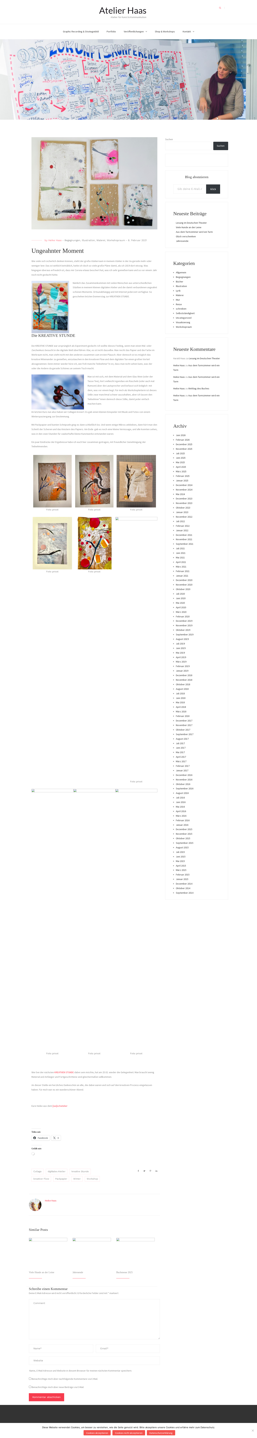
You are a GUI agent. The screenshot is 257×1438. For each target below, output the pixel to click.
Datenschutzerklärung (161, 1433)
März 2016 (181, 815)
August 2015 (182, 847)
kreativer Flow (41, 1178)
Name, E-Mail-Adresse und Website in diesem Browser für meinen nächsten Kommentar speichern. (80, 1370)
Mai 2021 (180, 557)
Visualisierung (183, 322)
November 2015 (184, 833)
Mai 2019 (180, 652)
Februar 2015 (183, 874)
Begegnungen (72, 240)
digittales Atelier (56, 1171)
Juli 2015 (180, 852)
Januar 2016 (182, 824)
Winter (77, 1178)
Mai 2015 (180, 861)
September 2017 (184, 734)
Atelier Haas (123, 10)
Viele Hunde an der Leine (41, 1272)
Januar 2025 (182, 480)
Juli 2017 (180, 743)
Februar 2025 (183, 476)
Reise (179, 304)
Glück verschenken (186, 236)
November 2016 (184, 779)
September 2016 (184, 788)
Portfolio (111, 31)
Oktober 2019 (183, 630)
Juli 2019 (180, 643)
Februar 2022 (183, 525)
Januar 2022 (182, 530)
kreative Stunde (80, 1171)
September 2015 (184, 842)
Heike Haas (55, 240)
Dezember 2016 (184, 775)
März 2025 (181, 471)
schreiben (181, 308)
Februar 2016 (183, 820)
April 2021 (181, 562)
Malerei (101, 240)
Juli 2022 (180, 521)
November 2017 (184, 725)
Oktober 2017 (183, 729)
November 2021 (184, 539)
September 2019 (184, 634)
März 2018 (181, 711)
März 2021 (181, 566)
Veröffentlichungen (134, 31)
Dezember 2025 (184, 444)
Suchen (169, 139)
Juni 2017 (180, 747)
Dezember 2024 (184, 485)
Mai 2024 (180, 494)
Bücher (179, 281)
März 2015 (181, 870)
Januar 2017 (182, 770)
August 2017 (182, 738)
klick (213, 189)
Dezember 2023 (184, 498)
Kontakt (187, 31)
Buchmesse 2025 (124, 1272)
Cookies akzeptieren (97, 1433)
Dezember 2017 (184, 720)
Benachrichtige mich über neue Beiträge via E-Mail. (58, 1387)
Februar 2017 (183, 765)
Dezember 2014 (184, 883)
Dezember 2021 (184, 534)
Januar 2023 (182, 512)
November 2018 (184, 679)
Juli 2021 (180, 548)
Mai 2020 (180, 602)
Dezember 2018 (184, 675)
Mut (178, 299)
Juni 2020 (180, 598)
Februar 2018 (183, 716)
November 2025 (184, 448)
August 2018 (182, 688)
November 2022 (184, 516)
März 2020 (181, 611)
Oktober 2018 (183, 684)
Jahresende (78, 1272)
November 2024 (184, 489)
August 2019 (182, 639)
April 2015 (181, 865)
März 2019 (181, 661)
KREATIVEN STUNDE (64, 1072)
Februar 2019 (183, 666)
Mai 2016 (180, 806)
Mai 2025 (180, 462)
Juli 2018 (180, 693)
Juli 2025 (180, 453)
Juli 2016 (180, 797)
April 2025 (181, 466)
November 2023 (184, 503)
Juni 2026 (180, 435)
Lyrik (178, 290)
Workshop (92, 1178)
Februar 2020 (183, 616)
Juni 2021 (180, 553)
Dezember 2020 (184, 580)
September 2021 (184, 543)
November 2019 (184, 625)
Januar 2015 (182, 879)
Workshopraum (116, 240)
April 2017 (181, 756)
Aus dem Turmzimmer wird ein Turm (194, 231)
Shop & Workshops (165, 31)
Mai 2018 (180, 702)
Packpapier (61, 1178)
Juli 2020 (180, 593)
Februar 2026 (183, 439)
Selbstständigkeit (185, 313)
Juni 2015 (180, 856)
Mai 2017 (180, 752)
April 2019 (181, 657)
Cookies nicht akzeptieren (128, 1433)
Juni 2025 (180, 457)
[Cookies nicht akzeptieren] (252, 1430)
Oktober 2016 (183, 784)
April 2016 (181, 811)
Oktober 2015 (183, 838)
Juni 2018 (180, 698)
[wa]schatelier (60, 1105)
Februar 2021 (183, 571)
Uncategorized (183, 317)
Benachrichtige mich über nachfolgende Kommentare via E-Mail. (65, 1378)
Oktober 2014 (183, 888)
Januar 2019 (182, 670)
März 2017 (181, 761)
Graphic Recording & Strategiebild (81, 31)
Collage (37, 1171)
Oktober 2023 (183, 507)
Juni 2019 (180, 648)
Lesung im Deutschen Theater (191, 222)
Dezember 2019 (184, 620)
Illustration (88, 240)
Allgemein (181, 272)
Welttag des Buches (198, 388)
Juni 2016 (180, 802)
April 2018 (181, 707)
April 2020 (181, 607)
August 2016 (182, 793)
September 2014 (184, 892)
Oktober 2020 (183, 589)
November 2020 (184, 584)
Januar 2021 (182, 575)
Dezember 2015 (184, 829)
